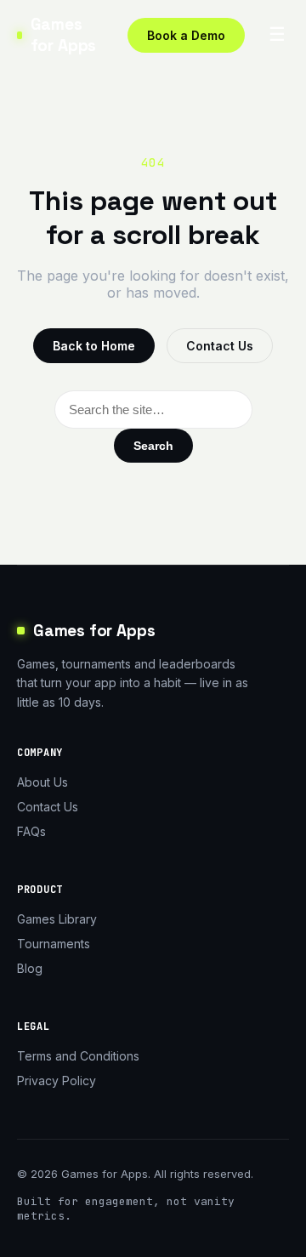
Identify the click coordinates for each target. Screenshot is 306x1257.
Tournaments (53, 943)
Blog (29, 968)
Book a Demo (186, 35)
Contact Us (219, 345)
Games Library (57, 919)
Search (153, 445)
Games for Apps (63, 35)
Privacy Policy (56, 1080)
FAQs (31, 831)
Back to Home (94, 345)
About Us (42, 782)
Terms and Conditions (78, 1056)
